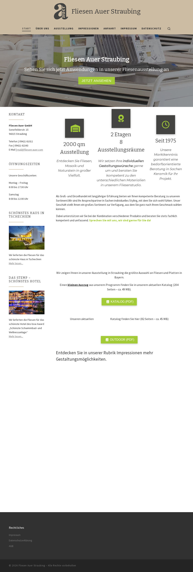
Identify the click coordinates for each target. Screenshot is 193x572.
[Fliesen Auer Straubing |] (60, 11)
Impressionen (129, 352)
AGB (11, 546)
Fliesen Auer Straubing (32, 565)
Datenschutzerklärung (20, 540)
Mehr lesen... (16, 263)
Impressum (15, 535)
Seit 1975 (165, 141)
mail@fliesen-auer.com (30, 149)
